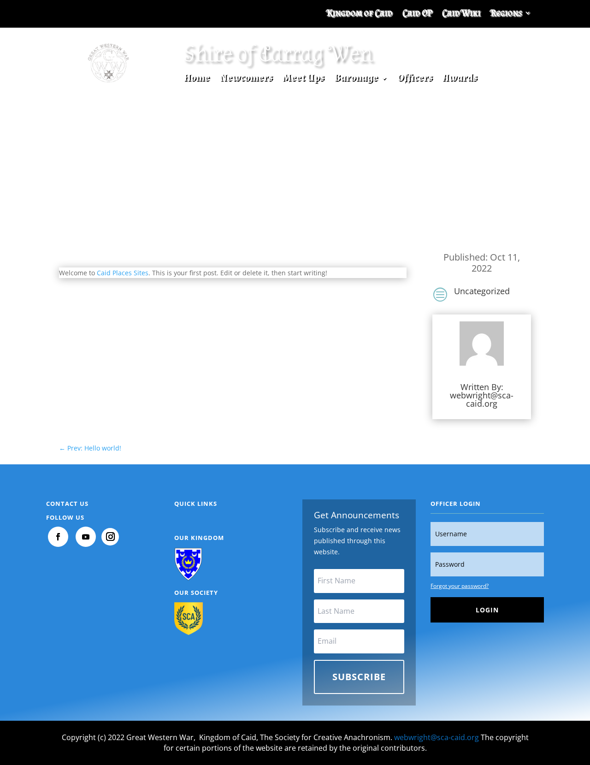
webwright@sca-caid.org (481, 399)
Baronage (356, 79)
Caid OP (417, 13)
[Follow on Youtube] (86, 537)
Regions (506, 13)
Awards (459, 79)
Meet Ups (303, 79)
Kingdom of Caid (359, 13)
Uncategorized (482, 291)
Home (196, 79)
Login (487, 609)
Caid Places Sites (122, 272)
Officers (414, 79)
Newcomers (246, 79)
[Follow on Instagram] (110, 537)
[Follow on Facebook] (58, 537)
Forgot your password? (460, 586)
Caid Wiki (461, 13)
